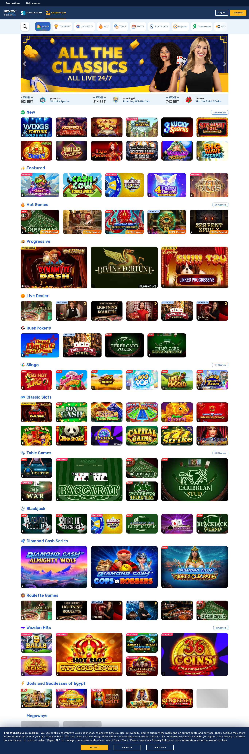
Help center (33, 3)
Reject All (127, 747)
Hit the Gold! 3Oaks (175, 101)
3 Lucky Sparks (27, 101)
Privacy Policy (161, 740)
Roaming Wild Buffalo (103, 101)
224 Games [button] (219, 112)
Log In (221, 12)
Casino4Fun (58, 12)
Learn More (160, 747)
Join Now (238, 12)
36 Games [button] (220, 204)
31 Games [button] (221, 627)
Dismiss (94, 747)
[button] (23, 63)
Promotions (13, 3)
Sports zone (34, 12)
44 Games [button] (220, 364)
